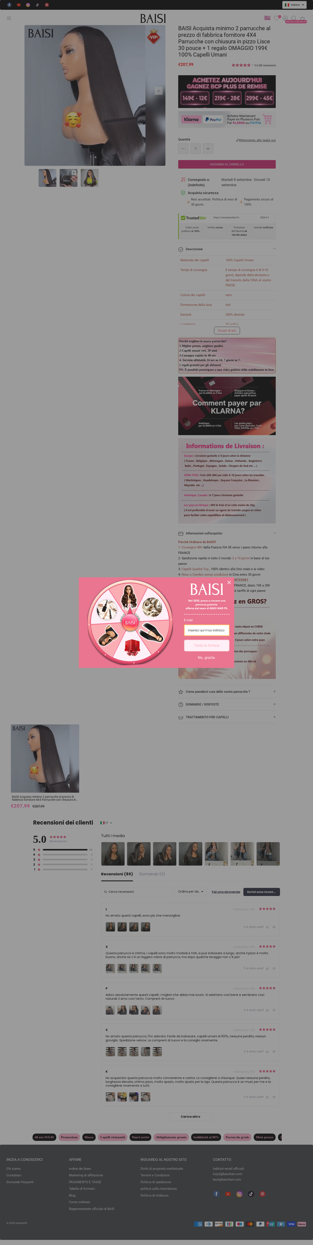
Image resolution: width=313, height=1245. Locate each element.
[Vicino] (229, 582)
